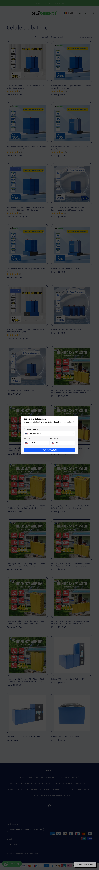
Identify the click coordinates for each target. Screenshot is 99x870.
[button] (49, 433)
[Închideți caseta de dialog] (76, 417)
